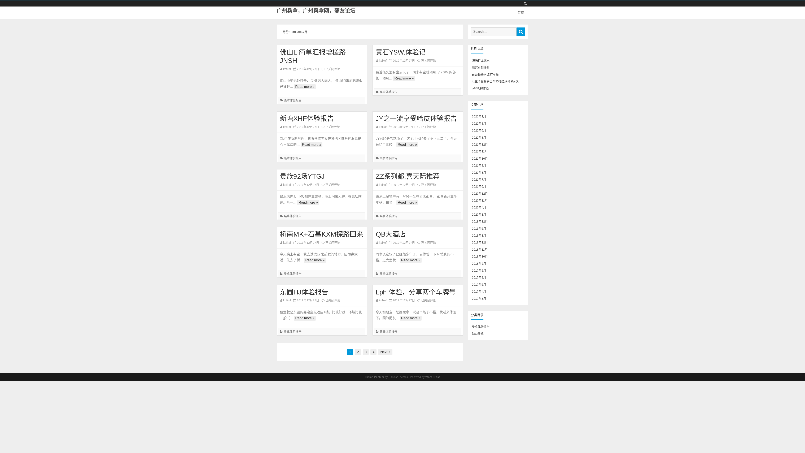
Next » (385, 352)
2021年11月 (480, 151)
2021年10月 (480, 158)
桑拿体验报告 (292, 100)
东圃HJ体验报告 (304, 292)
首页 (521, 12)
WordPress (432, 377)
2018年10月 (480, 256)
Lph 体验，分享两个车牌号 (416, 292)
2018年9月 (479, 263)
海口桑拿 (478, 333)
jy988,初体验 (480, 88)
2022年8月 (479, 123)
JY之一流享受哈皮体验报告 (416, 118)
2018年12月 (480, 242)
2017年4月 (479, 291)
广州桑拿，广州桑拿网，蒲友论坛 (316, 10)
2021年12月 (480, 144)
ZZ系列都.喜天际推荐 (408, 176)
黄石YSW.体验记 (401, 52)
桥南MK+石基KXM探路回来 (321, 234)
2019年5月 (479, 228)
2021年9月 (479, 165)
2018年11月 (480, 249)
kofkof (287, 69)
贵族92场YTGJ (302, 176)
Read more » (304, 87)
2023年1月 (479, 116)
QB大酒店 (391, 234)
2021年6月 (479, 186)
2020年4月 (479, 207)
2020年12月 (480, 193)
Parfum (379, 377)
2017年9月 (479, 270)
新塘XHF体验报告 (307, 118)
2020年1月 (479, 214)
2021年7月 (479, 179)
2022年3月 (479, 137)
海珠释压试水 (480, 60)
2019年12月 (480, 221)
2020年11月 (480, 200)
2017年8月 (479, 277)
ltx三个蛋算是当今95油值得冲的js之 (495, 81)
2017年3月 (479, 298)
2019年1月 (479, 235)
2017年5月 (479, 284)
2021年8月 (479, 172)
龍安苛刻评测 (480, 67)
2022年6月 (479, 130)
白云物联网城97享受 (485, 74)
